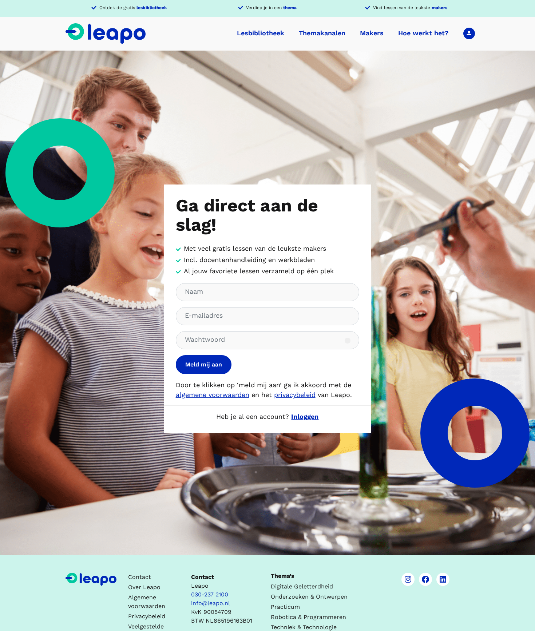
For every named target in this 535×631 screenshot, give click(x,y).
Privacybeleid (146, 616)
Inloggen (469, 33)
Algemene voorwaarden (146, 602)
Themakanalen (322, 33)
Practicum (285, 606)
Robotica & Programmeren (308, 617)
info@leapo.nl (210, 603)
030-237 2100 (209, 594)
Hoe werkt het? (423, 33)
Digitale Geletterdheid (302, 586)
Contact (139, 577)
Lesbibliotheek (260, 33)
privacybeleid (295, 394)
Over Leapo (144, 587)
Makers (372, 33)
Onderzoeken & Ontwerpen (309, 596)
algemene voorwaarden (212, 394)
